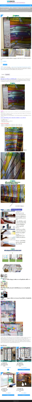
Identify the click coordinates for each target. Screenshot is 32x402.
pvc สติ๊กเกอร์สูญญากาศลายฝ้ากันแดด (21, 67)
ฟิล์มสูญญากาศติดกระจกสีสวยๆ (16, 68)
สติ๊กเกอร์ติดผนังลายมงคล (14, 69)
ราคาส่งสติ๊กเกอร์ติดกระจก (24, 68)
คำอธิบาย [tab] (3, 74)
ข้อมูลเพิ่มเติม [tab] (7, 74)
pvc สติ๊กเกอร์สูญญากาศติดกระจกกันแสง (11, 67)
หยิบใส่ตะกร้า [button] (23, 369)
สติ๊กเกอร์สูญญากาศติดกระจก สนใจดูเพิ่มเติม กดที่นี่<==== (18, 279)
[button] (30, 16)
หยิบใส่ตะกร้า (5, 64)
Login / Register (3, 5)
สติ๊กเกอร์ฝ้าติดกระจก (20, 69)
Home (1, 11)
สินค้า (4, 11)
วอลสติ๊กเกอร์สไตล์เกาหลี (7, 69)
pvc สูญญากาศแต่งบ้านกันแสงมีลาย (7, 68)
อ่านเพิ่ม (8, 369)
